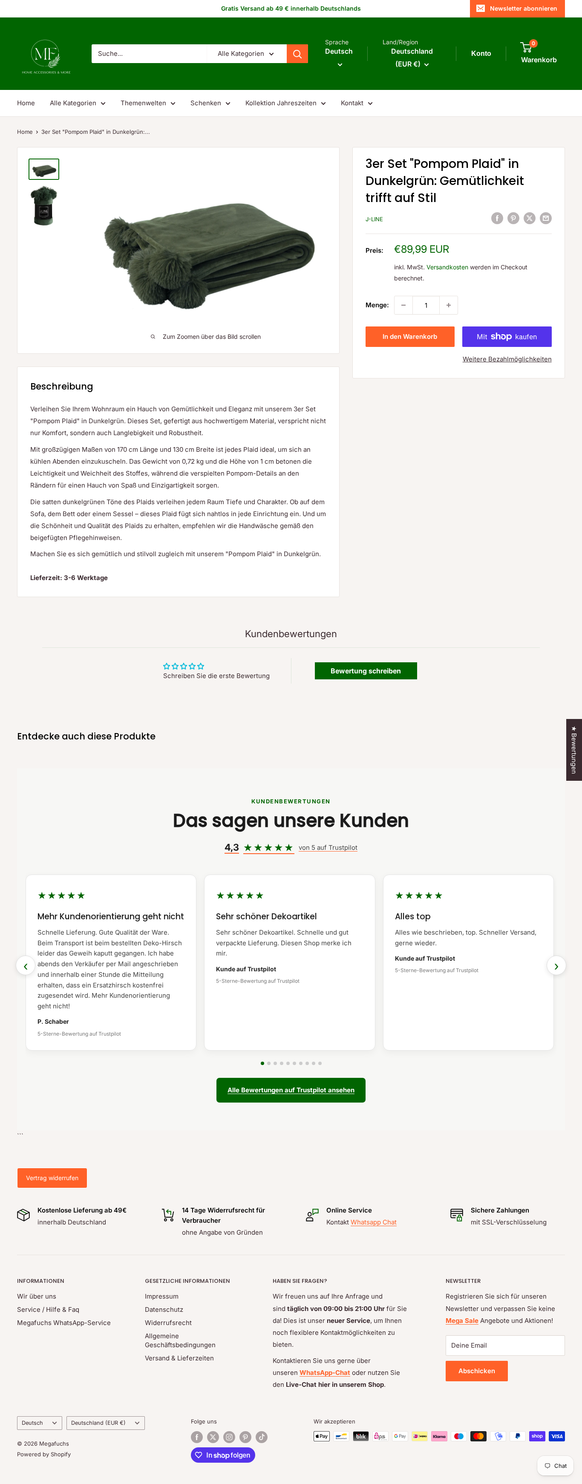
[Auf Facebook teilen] (497, 218)
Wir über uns (36, 1296)
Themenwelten (143, 103)
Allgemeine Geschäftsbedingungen (180, 1340)
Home (26, 103)
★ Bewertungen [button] (574, 750)
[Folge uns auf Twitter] (213, 1437)
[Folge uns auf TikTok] (262, 1437)
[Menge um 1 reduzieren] (403, 305)
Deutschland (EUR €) (98, 1423)
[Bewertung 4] (281, 1063)
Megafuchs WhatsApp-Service (64, 1323)
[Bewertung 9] (313, 1063)
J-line (374, 219)
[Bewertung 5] (288, 1063)
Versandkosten (447, 267)
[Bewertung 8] (307, 1063)
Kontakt (352, 103)
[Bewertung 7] (301, 1063)
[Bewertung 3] (275, 1063)
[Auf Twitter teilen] (530, 218)
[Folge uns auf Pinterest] (245, 1437)
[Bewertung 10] (320, 1063)
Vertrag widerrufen (52, 1177)
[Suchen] (297, 53)
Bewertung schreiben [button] (366, 671)
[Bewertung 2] (269, 1063)
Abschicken (476, 1371)
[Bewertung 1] (262, 1063)
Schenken (205, 103)
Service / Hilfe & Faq (48, 1309)
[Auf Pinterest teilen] (513, 218)
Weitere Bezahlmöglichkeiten (507, 359)
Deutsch (32, 1423)
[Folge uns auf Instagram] (229, 1437)
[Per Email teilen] (546, 218)
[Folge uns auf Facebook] (197, 1437)
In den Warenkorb (410, 336)
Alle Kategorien (73, 103)
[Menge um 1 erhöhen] (449, 305)
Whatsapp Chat (374, 1222)
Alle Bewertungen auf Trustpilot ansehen (291, 1090)
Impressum (162, 1296)
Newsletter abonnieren (523, 8)
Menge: (377, 305)
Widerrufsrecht (168, 1323)
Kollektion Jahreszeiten (281, 103)
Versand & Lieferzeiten (179, 1358)
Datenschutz (164, 1309)
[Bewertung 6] (294, 1063)
